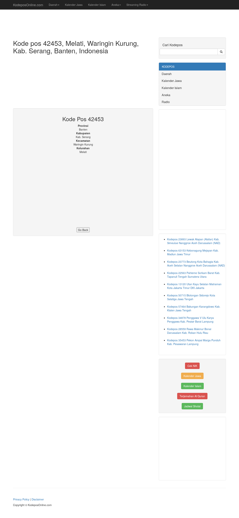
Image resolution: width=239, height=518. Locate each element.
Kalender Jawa (74, 5)
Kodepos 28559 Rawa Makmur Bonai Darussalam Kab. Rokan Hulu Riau (189, 331)
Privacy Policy (21, 499)
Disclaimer (38, 499)
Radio (166, 102)
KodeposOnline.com (28, 4)
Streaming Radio (136, 5)
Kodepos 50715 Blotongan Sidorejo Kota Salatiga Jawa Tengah (191, 297)
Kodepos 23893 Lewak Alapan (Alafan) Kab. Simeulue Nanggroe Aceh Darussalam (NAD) (193, 241)
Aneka (115, 5)
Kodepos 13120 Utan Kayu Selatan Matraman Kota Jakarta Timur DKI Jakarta (194, 286)
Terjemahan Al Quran (192, 396)
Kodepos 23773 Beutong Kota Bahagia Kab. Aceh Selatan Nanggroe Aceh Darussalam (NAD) (196, 263)
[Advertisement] (83, 82)
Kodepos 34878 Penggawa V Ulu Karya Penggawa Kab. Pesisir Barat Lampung (190, 319)
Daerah (53, 5)
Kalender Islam (97, 5)
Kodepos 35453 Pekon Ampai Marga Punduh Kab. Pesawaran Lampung (194, 342)
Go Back (83, 230)
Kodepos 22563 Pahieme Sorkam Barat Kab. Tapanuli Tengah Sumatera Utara (193, 274)
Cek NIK (192, 366)
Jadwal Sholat (192, 406)
